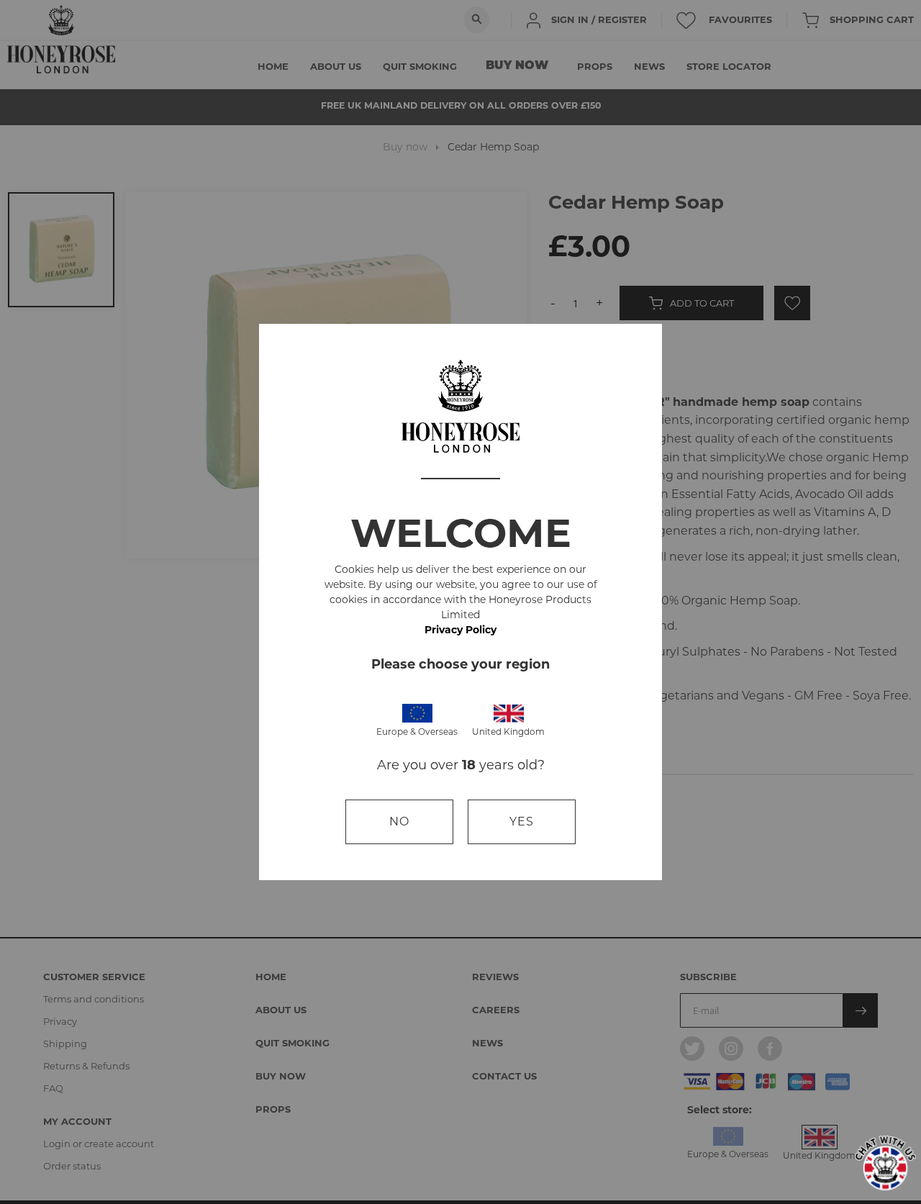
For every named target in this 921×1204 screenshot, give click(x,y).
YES (521, 821)
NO (399, 821)
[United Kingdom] (509, 712)
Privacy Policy (460, 629)
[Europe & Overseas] (417, 712)
